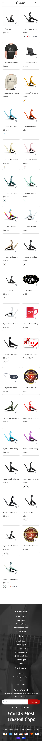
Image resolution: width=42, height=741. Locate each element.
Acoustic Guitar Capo (31, 29)
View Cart (21, 673)
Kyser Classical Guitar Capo (11, 354)
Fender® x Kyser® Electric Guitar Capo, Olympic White (11, 160)
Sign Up (34, 702)
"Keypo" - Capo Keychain (11, 29)
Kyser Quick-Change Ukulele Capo (11, 546)
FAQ (21, 681)
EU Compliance (21, 631)
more (35, 36)
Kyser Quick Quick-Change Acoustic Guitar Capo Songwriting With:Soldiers (11, 418)
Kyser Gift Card (31, 354)
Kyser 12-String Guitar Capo (31, 257)
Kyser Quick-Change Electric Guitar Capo (31, 479)
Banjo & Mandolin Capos (21, 656)
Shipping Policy (21, 624)
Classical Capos (21, 648)
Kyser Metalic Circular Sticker (31, 388)
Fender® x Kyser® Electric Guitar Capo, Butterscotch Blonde (31, 93)
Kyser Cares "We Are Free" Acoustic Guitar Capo (11, 324)
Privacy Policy (21, 616)
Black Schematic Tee (11, 62)
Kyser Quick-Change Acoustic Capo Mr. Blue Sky (11, 449)
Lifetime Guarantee (21, 628)
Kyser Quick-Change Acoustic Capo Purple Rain (31, 449)
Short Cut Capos (21, 652)
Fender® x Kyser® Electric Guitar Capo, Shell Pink (31, 160)
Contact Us (21, 684)
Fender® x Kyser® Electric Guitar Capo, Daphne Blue (11, 126)
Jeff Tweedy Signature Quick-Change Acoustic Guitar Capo (11, 227)
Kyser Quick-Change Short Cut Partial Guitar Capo (31, 512)
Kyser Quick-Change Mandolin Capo (11, 512)
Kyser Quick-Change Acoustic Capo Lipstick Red (31, 418)
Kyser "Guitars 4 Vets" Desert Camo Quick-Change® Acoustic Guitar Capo (11, 257)
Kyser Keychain (11, 388)
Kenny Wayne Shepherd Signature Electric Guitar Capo (31, 227)
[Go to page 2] (25, 596)
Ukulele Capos (21, 660)
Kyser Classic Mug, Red (31, 324)
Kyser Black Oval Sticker (31, 290)
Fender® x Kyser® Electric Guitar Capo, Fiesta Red (31, 126)
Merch (21, 663)
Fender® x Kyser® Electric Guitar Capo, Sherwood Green (11, 193)
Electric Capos (21, 645)
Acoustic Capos (21, 641)
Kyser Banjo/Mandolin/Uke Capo (11, 290)
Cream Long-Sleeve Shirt (11, 93)
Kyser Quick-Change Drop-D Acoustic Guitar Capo (11, 479)
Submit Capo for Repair (21, 677)
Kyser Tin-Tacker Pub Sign (31, 546)
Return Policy (21, 620)
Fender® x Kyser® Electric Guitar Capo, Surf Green (31, 193)
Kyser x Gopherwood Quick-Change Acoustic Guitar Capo (11, 579)
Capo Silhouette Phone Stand (31, 62)
